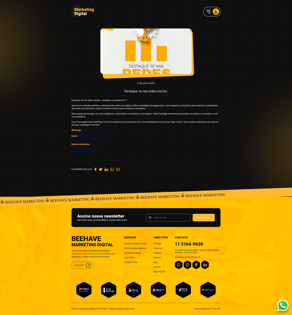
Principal (157, 243)
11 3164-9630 (189, 244)
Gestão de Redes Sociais (135, 243)
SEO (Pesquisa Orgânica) (135, 248)
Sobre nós (158, 248)
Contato (157, 267)
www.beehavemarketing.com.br (86, 150)
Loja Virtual (129, 257)
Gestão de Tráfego (132, 253)
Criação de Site (131, 262)
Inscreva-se (203, 217)
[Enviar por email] (118, 170)
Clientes (157, 257)
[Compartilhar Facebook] (95, 170)
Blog (156, 262)
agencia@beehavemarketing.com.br (88, 139)
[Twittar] (100, 170)
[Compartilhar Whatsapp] (112, 170)
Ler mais (79, 265)
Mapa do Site (159, 271)
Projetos (157, 253)
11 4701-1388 (78, 133)
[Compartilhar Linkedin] (106, 170)
